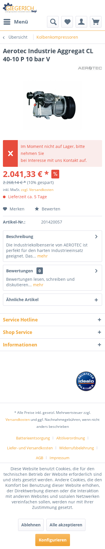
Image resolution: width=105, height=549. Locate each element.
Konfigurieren (52, 540)
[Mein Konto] (81, 22)
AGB (39, 457)
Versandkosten (18, 419)
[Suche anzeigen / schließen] (53, 22)
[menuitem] (15, 22)
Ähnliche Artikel (22, 299)
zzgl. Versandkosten (37, 189)
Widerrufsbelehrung (76, 447)
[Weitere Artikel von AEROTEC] (90, 68)
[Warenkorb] (96, 22)
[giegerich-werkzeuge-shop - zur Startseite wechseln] (20, 8)
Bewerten (50, 209)
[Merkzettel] (67, 22)
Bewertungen (19, 270)
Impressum (59, 457)
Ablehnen (31, 524)
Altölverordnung (70, 438)
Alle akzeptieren (66, 524)
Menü (21, 21)
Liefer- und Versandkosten (30, 447)
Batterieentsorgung (33, 438)
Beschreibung (19, 236)
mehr (42, 256)
